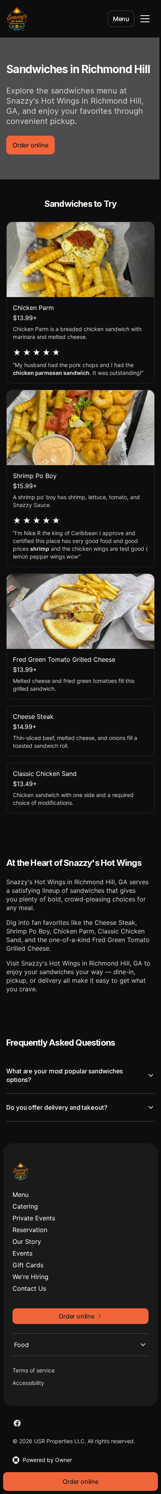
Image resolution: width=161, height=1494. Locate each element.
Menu (121, 19)
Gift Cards (28, 1286)
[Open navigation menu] (145, 19)
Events (22, 1275)
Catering (25, 1228)
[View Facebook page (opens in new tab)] (17, 1444)
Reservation (30, 1251)
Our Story (27, 1263)
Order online (30, 145)
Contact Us (29, 1310)
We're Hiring (30, 1298)
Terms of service (34, 1391)
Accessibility (28, 1404)
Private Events (34, 1239)
